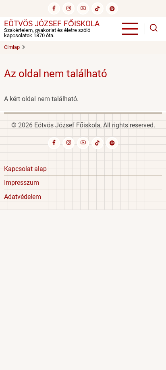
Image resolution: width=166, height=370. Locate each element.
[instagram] (68, 8)
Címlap (12, 47)
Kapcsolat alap (25, 169)
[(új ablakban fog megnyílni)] (97, 8)
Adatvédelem (22, 197)
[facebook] (54, 8)
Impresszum (21, 182)
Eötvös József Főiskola (52, 23)
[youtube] (83, 8)
